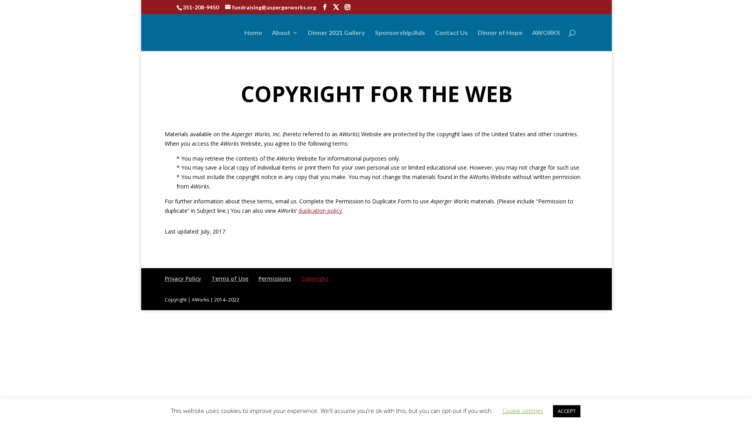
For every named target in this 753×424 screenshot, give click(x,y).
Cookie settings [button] (522, 411)
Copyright (315, 278)
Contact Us (451, 33)
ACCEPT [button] (567, 411)
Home (253, 33)
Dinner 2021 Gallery (336, 33)
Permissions (274, 278)
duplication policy (320, 210)
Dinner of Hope (500, 33)
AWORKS (546, 33)
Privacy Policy (183, 278)
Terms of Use (229, 278)
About (281, 33)
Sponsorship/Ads (400, 33)
